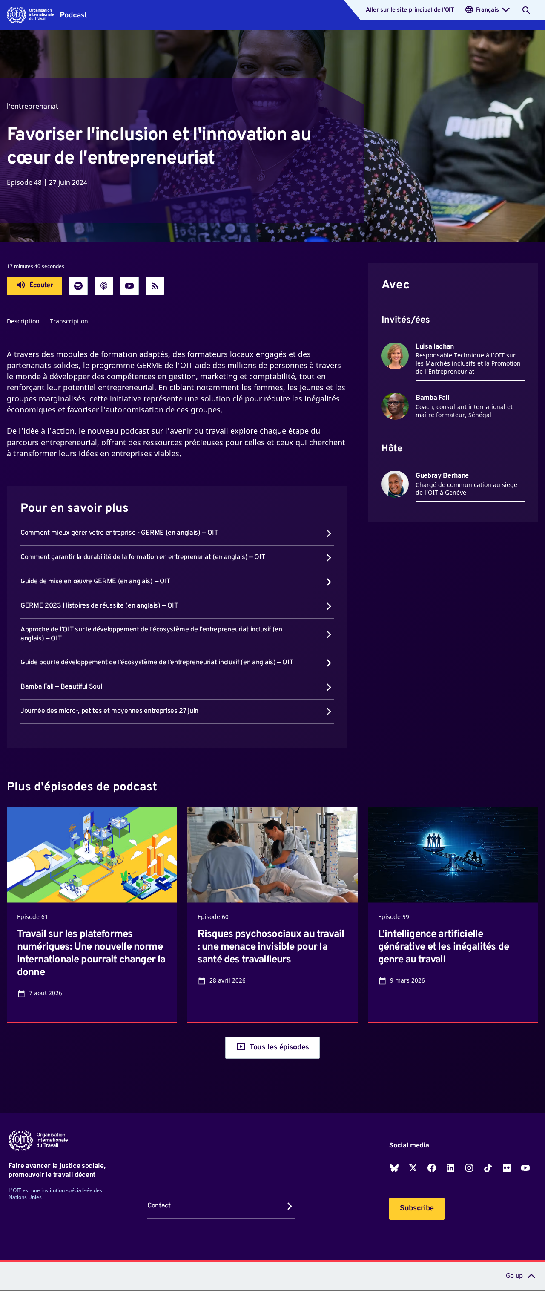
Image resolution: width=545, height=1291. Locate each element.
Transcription (69, 321)
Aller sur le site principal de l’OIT (410, 10)
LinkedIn (450, 1168)
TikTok (488, 1168)
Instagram (469, 1168)
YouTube (525, 1168)
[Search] (526, 10)
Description (23, 321)
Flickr (507, 1168)
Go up (514, 1276)
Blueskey (394, 1168)
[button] (47, 15)
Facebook (432, 1168)
